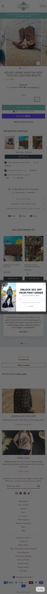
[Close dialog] (44, 284)
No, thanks (31, 306)
